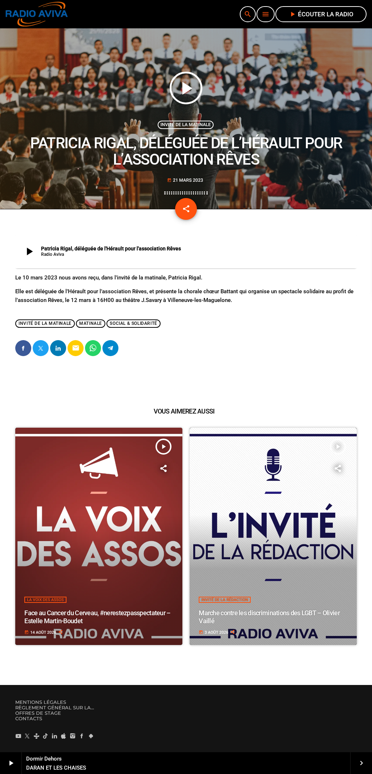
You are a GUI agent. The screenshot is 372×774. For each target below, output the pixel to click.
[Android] (91, 735)
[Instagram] (73, 735)
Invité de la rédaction (224, 599)
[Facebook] (82, 735)
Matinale (90, 323)
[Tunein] (36, 735)
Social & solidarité (133, 323)
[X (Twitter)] (27, 735)
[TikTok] (45, 735)
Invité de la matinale (186, 125)
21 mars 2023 (185, 180)
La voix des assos (45, 599)
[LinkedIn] (54, 735)
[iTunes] (63, 735)
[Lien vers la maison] (36, 14)
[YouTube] (18, 735)
